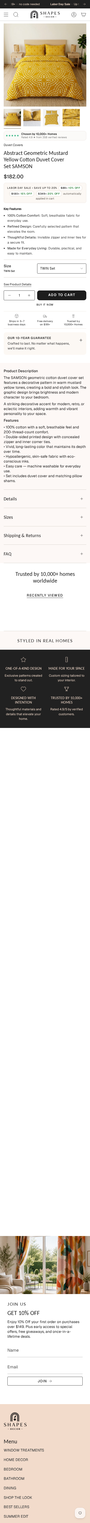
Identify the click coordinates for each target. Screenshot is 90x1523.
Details (10, 499)
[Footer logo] (15, 1421)
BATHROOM (14, 1478)
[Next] (84, 4)
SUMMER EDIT (16, 1516)
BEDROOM (13, 1469)
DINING (10, 1488)
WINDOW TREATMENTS (24, 1450)
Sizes (8, 517)
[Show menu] (6, 14)
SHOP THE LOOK (18, 1497)
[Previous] (6, 4)
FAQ (7, 554)
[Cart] (83, 14)
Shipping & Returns (22, 535)
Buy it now (45, 304)
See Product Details (17, 284)
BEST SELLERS (16, 1506)
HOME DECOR (16, 1459)
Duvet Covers (13, 145)
